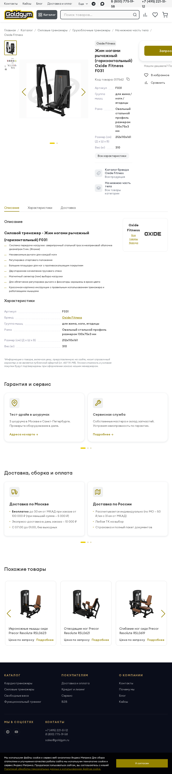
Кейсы (27, 3)
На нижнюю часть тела (132, 30)
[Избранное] (155, 15)
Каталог (49, 15)
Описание (11, 208)
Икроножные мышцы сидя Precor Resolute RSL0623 (28, 631)
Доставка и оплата (61, 3)
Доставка (68, 208)
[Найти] (135, 14)
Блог (39, 3)
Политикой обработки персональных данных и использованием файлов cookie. (52, 768)
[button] (83, 92)
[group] (53, 88)
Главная (10, 30)
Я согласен (142, 763)
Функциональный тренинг (22, 702)
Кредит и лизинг (73, 689)
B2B (64, 702)
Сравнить (158, 83)
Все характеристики (112, 155)
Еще (81, 3)
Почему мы (126, 689)
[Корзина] (165, 15)
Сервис (66, 695)
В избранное (160, 75)
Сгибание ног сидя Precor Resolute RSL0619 (139, 631)
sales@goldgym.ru (57, 740)
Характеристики (40, 208)
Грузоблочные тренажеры (91, 30)
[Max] (102, 3)
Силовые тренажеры (53, 30)
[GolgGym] (19, 15)
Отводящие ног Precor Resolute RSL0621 (81, 631)
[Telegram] (93, 3)
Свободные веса (16, 695)
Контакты (11, 3)
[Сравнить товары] (145, 15)
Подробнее (45, 640)
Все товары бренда (133, 239)
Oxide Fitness (13, 34)
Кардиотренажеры (18, 683)
